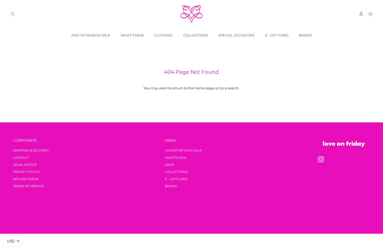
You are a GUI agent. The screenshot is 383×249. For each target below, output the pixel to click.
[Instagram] (321, 159)
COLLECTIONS (195, 35)
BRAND (305, 35)
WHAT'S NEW (132, 35)
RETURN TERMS (26, 179)
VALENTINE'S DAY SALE (183, 150)
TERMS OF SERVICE (28, 186)
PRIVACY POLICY (27, 172)
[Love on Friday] (191, 14)
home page (204, 88)
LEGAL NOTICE (25, 165)
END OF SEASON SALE (90, 35)
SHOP (169, 165)
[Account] (360, 13)
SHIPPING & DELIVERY (31, 150)
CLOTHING (163, 35)
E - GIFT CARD (276, 35)
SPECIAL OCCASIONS (236, 35)
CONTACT (21, 158)
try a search (229, 88)
